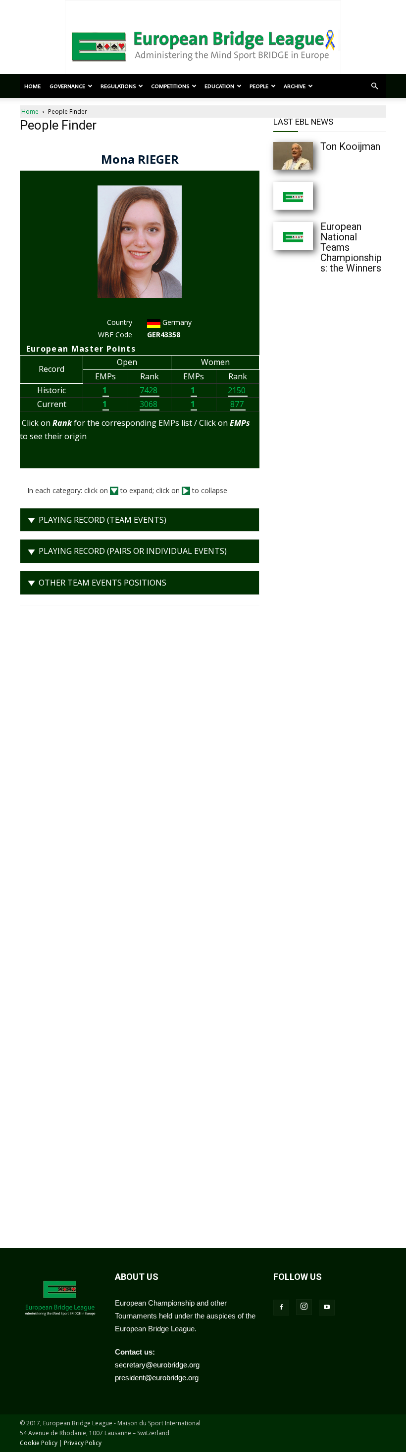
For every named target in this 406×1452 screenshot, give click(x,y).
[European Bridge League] (203, 44)
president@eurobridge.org (157, 1377)
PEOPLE (259, 86)
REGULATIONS (118, 86)
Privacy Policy (83, 1443)
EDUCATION (219, 86)
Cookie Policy (38, 1443)
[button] (374, 86)
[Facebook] (281, 1308)
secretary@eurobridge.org (157, 1365)
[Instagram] (304, 1307)
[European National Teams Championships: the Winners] (293, 236)
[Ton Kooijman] (293, 156)
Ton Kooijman (350, 146)
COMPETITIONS (170, 86)
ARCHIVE (294, 86)
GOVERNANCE (67, 86)
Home (32, 86)
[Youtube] (327, 1308)
